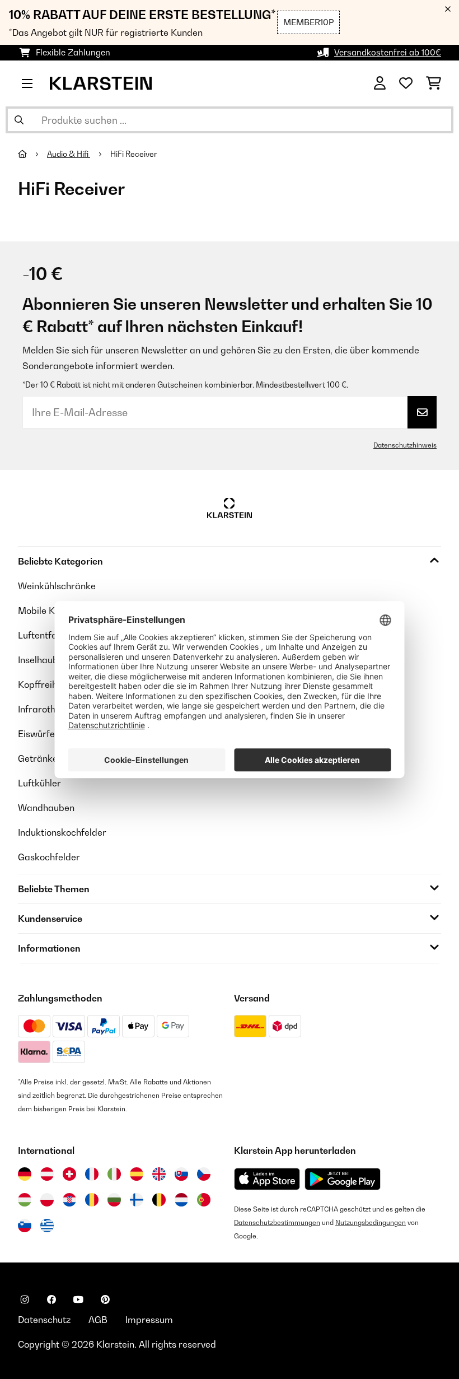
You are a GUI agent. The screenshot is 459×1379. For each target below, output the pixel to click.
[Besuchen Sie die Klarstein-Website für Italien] (114, 1174)
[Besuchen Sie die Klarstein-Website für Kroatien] (69, 1199)
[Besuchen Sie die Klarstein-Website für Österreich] (47, 1174)
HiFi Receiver (134, 154)
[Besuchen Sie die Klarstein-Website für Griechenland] (47, 1226)
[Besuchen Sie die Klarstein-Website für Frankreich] (92, 1174)
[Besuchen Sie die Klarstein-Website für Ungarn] (24, 1199)
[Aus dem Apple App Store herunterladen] (267, 1178)
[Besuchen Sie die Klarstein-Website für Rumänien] (92, 1199)
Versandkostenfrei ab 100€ (387, 52)
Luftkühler (39, 783)
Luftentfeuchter (51, 635)
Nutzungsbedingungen (370, 1222)
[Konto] (380, 83)
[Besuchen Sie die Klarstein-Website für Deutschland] (24, 1174)
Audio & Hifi (68, 154)
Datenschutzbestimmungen (277, 1222)
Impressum (149, 1319)
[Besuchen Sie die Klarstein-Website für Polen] (47, 1199)
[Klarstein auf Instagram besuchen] (24, 1299)
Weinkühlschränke (57, 585)
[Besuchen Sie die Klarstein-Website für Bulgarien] (114, 1199)
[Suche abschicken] (19, 120)
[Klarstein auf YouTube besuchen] (78, 1299)
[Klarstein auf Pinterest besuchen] (105, 1299)
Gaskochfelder (49, 857)
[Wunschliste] (406, 83)
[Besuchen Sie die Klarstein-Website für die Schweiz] (69, 1174)
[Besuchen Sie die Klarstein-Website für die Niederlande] (181, 1199)
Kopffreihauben (50, 684)
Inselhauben (43, 659)
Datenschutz (44, 1319)
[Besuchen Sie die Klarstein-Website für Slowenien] (24, 1225)
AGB (97, 1319)
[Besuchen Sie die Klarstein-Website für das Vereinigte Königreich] (159, 1174)
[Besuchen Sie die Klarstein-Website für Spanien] (136, 1174)
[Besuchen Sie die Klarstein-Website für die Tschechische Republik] (203, 1174)
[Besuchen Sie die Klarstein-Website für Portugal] (203, 1199)
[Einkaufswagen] (433, 83)
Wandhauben (46, 807)
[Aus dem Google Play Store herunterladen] (343, 1179)
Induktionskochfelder (62, 832)
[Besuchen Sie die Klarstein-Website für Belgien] (159, 1199)
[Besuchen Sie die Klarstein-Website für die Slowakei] (181, 1174)
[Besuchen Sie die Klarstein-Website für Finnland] (136, 1199)
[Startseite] (32, 154)
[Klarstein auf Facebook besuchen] (51, 1299)
